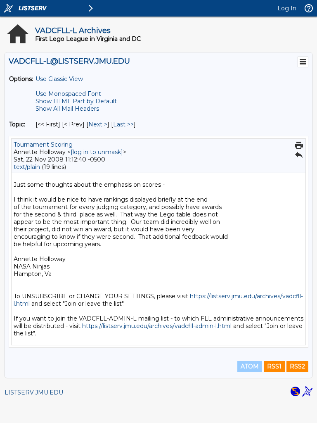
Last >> (123, 124)
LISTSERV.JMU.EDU (34, 392)
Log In (286, 8)
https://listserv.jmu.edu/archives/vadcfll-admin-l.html (157, 326)
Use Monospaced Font (68, 93)
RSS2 (297, 366)
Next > (97, 124)
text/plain (27, 167)
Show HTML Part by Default (76, 101)
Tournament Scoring (43, 144)
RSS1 (274, 366)
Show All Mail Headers (67, 108)
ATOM (250, 366)
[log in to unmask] (97, 152)
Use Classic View (59, 79)
